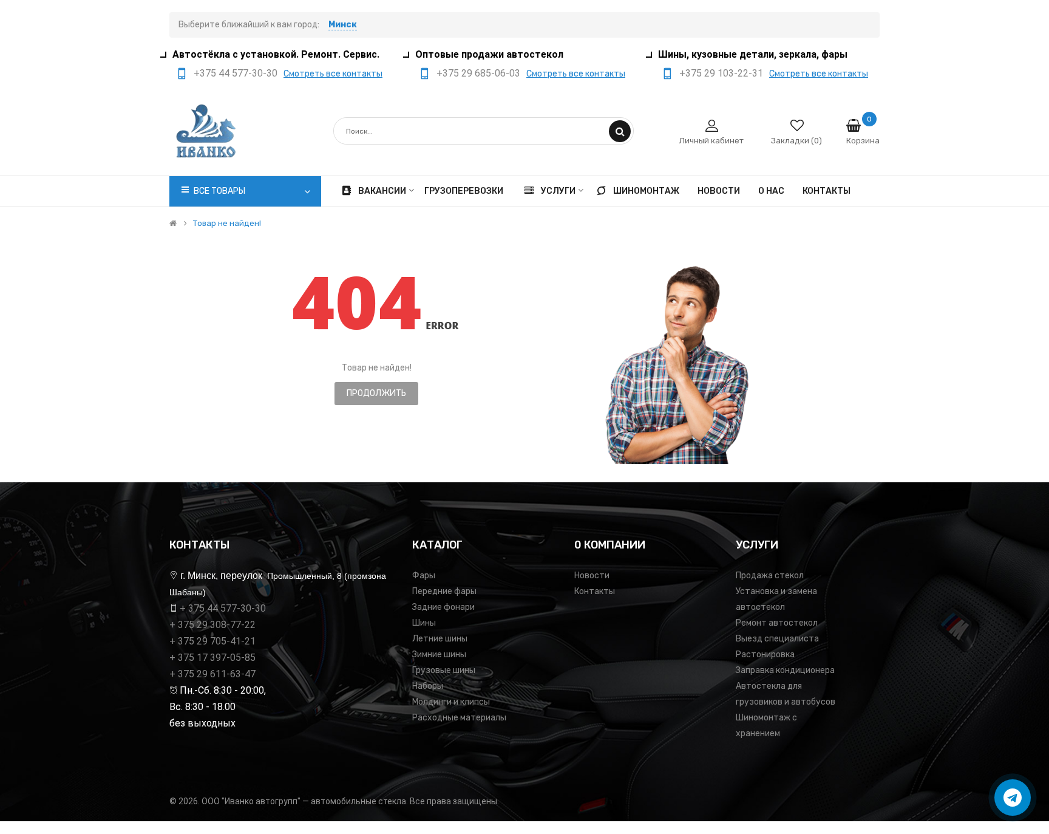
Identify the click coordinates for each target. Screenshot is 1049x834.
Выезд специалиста (777, 639)
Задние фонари (443, 607)
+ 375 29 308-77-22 (212, 625)
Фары (423, 575)
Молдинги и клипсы (451, 702)
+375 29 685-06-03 (478, 73)
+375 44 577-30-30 (235, 73)
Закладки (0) (796, 140)
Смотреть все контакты (332, 74)
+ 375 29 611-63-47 (212, 674)
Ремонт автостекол (777, 623)
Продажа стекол (770, 575)
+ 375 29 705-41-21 (212, 641)
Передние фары (444, 591)
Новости (591, 575)
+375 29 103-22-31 (721, 73)
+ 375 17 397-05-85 (212, 657)
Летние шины (439, 639)
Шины (424, 623)
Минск (342, 24)
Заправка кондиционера (785, 670)
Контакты (594, 591)
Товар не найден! (227, 223)
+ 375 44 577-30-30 (223, 608)
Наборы (427, 686)
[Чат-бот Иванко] (1012, 797)
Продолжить (376, 393)
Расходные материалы (459, 718)
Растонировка (765, 654)
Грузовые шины (443, 670)
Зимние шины (439, 654)
